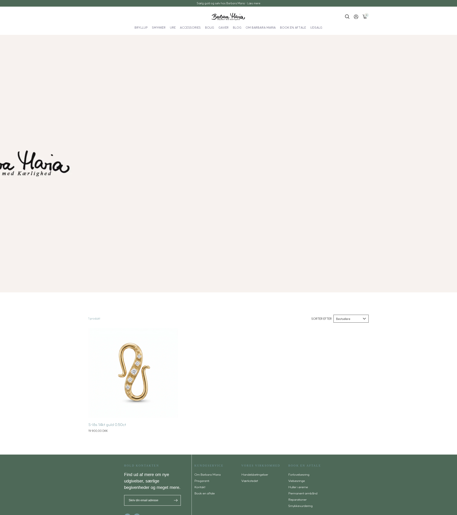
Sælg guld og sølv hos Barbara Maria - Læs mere (228, 3)
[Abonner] (176, 500)
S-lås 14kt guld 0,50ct (107, 424)
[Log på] (356, 16)
